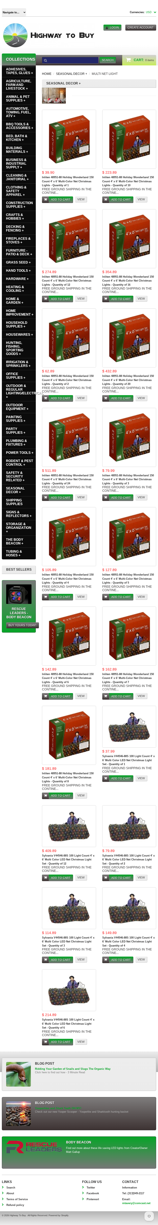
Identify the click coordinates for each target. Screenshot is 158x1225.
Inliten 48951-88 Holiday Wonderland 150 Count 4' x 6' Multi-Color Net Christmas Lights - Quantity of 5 (128, 578)
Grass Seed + (18, 262)
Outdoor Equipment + (17, 407)
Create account (141, 27)
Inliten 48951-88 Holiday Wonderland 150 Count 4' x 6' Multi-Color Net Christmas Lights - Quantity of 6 (68, 678)
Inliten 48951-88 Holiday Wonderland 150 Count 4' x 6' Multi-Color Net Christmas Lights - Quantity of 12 (68, 280)
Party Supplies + (15, 430)
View (81, 199)
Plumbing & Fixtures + (16, 442)
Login (114, 27)
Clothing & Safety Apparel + (16, 191)
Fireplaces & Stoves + (18, 240)
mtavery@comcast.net (136, 1203)
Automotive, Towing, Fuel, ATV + (18, 112)
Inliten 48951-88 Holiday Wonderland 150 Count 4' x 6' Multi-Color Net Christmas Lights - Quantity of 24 (68, 479)
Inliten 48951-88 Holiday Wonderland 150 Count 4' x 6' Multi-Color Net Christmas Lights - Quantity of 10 (128, 181)
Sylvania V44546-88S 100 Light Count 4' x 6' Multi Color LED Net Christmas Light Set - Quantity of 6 (68, 1023)
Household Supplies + (16, 324)
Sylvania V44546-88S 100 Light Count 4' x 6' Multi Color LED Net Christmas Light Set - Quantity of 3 (68, 941)
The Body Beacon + (14, 541)
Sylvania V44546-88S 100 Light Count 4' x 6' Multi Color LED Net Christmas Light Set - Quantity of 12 (68, 859)
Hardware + (17, 279)
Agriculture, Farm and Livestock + (18, 84)
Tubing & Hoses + (14, 553)
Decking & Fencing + (15, 228)
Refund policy (15, 1205)
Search (10, 1187)
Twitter (91, 1187)
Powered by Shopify (58, 1215)
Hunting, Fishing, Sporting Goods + (14, 348)
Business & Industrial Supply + (16, 163)
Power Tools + (19, 452)
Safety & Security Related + (15, 476)
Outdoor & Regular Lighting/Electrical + (21, 391)
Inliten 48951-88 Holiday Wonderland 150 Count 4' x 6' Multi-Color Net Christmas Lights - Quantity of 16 (128, 280)
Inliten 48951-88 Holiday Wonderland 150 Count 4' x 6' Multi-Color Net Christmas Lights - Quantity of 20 (128, 380)
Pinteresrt (93, 1199)
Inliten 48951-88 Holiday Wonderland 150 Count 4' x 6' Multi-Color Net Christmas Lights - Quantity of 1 (68, 181)
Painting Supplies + (15, 418)
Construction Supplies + (19, 204)
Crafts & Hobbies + (15, 216)
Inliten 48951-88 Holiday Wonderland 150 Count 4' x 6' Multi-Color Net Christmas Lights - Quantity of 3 (128, 479)
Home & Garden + (14, 300)
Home (46, 73)
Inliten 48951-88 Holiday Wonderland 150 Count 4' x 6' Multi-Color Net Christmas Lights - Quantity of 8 (68, 777)
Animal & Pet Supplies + (18, 98)
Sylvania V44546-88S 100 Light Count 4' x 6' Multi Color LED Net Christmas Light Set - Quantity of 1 (128, 760)
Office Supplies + (15, 375)
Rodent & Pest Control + (19, 462)
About (10, 1193)
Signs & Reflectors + (18, 514)
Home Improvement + (19, 312)
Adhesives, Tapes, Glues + (19, 71)
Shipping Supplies (14, 502)
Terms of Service (17, 1199)
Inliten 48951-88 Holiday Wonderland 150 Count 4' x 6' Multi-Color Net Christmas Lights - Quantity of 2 (68, 380)
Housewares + (19, 334)
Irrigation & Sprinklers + (18, 363)
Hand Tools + (18, 270)
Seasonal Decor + (71, 73)
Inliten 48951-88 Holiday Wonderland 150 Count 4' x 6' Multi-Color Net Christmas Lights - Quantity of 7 (128, 678)
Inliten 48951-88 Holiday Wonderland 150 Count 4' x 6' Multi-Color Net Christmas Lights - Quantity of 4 (68, 578)
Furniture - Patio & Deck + (19, 252)
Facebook (93, 1193)
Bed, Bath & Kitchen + (16, 137)
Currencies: (137, 12)
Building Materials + (17, 149)
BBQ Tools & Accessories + (19, 126)
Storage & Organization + (18, 527)
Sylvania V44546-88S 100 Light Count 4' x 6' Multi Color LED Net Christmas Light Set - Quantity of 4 (128, 941)
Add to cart (61, 199)
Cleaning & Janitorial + (17, 177)
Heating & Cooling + (15, 288)
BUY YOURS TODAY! (22, 625)
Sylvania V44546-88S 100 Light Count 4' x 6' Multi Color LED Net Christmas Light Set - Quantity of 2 (128, 859)
